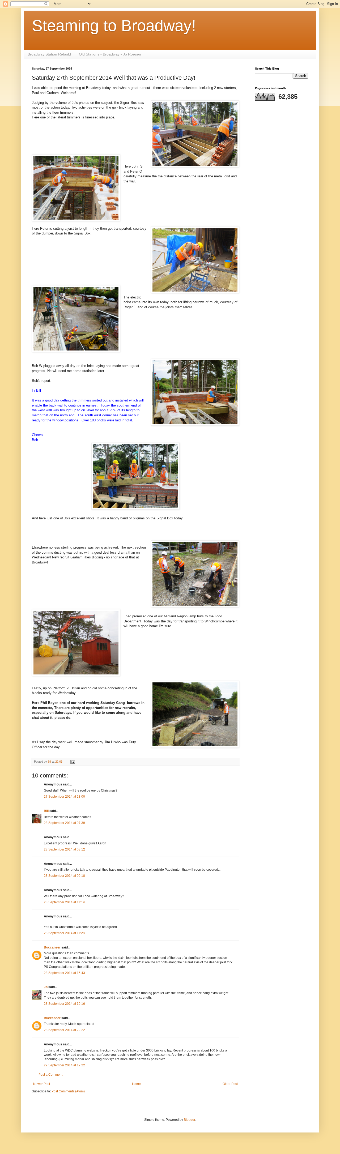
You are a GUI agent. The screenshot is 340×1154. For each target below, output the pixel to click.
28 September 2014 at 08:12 (64, 849)
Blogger (189, 1120)
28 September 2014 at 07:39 (64, 823)
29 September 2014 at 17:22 (64, 1065)
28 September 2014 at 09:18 (64, 876)
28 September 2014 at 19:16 (64, 1004)
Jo (46, 987)
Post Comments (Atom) (68, 1091)
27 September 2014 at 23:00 (64, 796)
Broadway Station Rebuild (49, 54)
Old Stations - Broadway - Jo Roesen (110, 54)
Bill (46, 811)
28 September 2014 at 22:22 (64, 1030)
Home (136, 1084)
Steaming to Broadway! (114, 26)
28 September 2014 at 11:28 (64, 933)
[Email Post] (72, 761)
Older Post (230, 1084)
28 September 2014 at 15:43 (64, 973)
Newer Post (41, 1084)
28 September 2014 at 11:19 (64, 902)
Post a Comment (50, 1074)
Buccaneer (52, 947)
